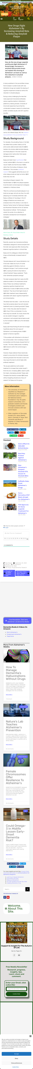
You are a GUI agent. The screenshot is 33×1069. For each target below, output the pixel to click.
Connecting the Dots (12, 878)
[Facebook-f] (4, 897)
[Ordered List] (13, 538)
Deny (16, 1058)
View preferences (16, 1063)
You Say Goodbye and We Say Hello (17, 881)
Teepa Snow (10, 636)
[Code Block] (19, 538)
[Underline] (9, 538)
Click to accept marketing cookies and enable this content (16, 122)
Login (6, 527)
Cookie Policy (15, 1066)
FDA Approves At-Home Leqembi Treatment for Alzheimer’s (23, 509)
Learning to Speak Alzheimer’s (15, 877)
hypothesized (20, 160)
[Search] (27, 889)
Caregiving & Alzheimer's (14, 634)
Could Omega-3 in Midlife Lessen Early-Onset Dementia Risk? (16, 833)
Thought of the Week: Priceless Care (9, 573)
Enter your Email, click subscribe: (16, 984)
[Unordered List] (15, 538)
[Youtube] (8, 897)
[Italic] (7, 538)
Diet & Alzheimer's (12, 632)
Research (24, 567)
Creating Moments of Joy (14, 883)
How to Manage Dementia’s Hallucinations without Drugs (16, 673)
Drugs (9, 567)
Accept (16, 1054)
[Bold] (5, 538)
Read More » (9, 694)
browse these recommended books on (16, 873)
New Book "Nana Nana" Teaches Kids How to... (21, 573)
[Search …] (28, 19)
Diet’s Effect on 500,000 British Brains (23, 446)
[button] (30, 1036)
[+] (25, 538)
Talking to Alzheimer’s (13, 880)
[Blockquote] (17, 538)
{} (23, 538)
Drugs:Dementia (16, 567)
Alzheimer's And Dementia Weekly (16, 3)
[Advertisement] (16, 599)
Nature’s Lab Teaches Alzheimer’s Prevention (14, 726)
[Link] (21, 538)
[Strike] (11, 538)
